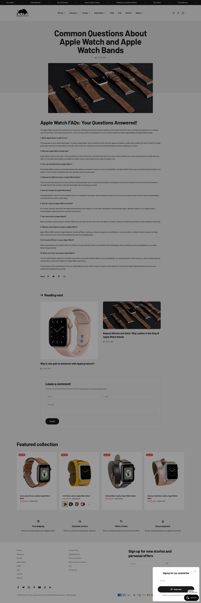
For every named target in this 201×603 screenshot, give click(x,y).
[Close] (195, 571)
